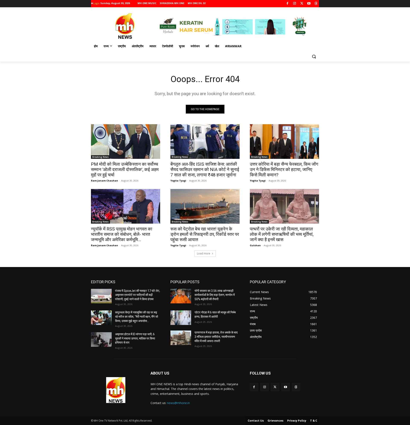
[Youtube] (309, 4)
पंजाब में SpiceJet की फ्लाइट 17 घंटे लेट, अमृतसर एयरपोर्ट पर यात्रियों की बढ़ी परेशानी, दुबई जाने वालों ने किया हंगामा (137, 295)
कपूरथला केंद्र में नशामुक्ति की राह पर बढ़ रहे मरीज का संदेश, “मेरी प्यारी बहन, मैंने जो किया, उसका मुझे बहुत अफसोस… (136, 316)
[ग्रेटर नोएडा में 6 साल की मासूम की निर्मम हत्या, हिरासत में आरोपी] (180, 317)
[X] (302, 4)
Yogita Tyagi (178, 180)
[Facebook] (287, 4)
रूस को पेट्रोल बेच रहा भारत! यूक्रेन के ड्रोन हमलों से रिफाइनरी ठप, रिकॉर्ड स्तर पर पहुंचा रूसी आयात (204, 234)
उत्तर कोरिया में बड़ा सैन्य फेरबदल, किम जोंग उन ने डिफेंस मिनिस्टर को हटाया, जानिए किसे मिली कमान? (284, 169)
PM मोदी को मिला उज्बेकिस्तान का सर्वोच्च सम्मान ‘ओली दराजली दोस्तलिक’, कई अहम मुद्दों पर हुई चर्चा (125, 169)
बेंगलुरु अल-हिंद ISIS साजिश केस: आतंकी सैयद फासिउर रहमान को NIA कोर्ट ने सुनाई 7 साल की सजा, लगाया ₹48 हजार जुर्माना (204, 169)
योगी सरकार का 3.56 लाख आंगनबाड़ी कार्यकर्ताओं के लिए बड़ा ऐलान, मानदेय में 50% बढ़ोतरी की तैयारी (215, 295)
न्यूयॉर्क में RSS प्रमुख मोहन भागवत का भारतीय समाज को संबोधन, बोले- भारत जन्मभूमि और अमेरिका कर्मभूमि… (121, 234)
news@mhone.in (178, 403)
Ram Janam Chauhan (104, 180)
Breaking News (100, 156)
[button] (314, 56)
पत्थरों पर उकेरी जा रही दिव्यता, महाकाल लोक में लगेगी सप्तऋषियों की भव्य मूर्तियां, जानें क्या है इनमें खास (281, 234)
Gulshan (255, 245)
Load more (203, 253)
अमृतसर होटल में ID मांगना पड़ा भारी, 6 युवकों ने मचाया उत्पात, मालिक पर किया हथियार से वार (135, 338)
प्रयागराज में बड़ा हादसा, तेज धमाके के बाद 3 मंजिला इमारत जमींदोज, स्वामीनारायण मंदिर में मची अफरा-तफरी (216, 336)
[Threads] (316, 4)
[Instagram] (294, 4)
